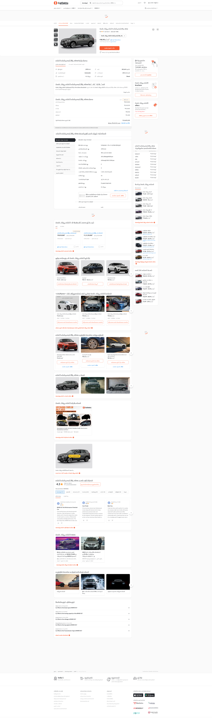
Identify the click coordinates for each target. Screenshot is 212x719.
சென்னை (137, 164)
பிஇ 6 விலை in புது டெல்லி (147, 234)
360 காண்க (105, 23)
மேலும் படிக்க (127, 92)
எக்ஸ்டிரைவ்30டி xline (63, 23)
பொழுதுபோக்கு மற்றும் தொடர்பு (63, 169)
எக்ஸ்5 (55, 23)
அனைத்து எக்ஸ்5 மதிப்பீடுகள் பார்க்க (64, 526)
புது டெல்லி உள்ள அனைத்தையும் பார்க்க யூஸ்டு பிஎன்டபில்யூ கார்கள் (75, 328)
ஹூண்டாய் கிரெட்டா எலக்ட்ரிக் (148, 281)
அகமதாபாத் (138, 167)
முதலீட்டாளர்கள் (57, 706)
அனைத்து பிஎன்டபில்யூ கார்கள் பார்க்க (144, 222)
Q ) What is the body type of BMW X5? (66, 606)
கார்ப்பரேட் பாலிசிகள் (58, 703)
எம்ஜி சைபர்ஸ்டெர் (147, 274)
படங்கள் (87, 23)
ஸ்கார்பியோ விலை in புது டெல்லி (148, 246)
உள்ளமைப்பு (58, 158)
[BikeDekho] (138, 703)
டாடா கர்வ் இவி (146, 287)
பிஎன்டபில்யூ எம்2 (147, 204)
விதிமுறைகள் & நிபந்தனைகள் (60, 698)
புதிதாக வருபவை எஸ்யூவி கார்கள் (116, 590)
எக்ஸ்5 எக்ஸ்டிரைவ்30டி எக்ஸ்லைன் (66, 233)
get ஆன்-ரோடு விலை (115, 39)
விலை (71, 23)
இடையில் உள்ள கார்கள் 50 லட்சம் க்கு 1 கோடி (92, 591)
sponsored (59, 296)
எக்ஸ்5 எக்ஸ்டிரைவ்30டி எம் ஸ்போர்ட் (93, 233)
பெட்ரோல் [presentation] (62, 226)
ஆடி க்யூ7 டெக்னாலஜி (86, 354)
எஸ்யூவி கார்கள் (61, 590)
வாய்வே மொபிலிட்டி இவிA (149, 299)
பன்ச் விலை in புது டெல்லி (147, 258)
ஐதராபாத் (137, 161)
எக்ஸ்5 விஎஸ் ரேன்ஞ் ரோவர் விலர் (118, 284)
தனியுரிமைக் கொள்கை (58, 701)
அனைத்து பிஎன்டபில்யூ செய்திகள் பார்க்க (66, 563)
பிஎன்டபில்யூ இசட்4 (147, 210)
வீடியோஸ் (112, 23)
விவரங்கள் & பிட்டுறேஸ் (79, 23)
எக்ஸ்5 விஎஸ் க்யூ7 (93, 284)
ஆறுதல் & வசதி (59, 154)
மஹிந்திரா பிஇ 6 (147, 230)
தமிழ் (139, 2)
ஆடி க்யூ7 (84, 278)
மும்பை (136, 156)
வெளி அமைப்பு (59, 162)
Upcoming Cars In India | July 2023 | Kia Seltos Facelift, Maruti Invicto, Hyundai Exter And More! (72, 429)
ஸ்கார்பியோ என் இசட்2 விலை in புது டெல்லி (149, 240)
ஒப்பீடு (77, 246)
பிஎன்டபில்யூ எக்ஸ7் (147, 192)
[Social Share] (157, 29)
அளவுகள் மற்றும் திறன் (61, 151)
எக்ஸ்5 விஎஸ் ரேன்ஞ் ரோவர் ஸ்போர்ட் (67, 284)
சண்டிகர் (137, 175)
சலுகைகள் (93, 23)
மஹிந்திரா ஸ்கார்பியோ (148, 243)
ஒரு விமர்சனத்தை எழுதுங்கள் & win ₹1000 (91, 484)
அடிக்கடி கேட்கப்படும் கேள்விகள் (122, 23)
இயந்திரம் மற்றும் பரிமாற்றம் (62, 140)
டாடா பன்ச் (145, 255)
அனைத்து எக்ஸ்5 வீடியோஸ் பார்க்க (64, 437)
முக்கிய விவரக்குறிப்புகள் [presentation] (61, 64)
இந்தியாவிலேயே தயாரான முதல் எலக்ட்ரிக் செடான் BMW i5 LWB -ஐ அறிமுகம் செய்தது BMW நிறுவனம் (66, 553)
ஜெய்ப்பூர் (137, 172)
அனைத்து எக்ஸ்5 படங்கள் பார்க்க (63, 396)
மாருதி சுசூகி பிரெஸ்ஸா (148, 249)
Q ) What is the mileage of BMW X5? (66, 618)
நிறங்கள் (99, 23)
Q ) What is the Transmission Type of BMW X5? (69, 629)
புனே (136, 159)
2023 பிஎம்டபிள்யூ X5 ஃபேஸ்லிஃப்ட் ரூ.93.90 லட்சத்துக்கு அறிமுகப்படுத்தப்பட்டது (91, 553)
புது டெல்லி (113, 41)
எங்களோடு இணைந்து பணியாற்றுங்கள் (62, 696)
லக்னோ (137, 169)
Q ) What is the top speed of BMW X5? (66, 623)
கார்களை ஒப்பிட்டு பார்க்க (67, 362)
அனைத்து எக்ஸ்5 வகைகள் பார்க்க (64, 251)
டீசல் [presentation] (56, 226)
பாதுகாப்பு (58, 165)
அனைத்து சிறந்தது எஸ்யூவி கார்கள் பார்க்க (145, 261)
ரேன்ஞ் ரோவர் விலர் (111, 278)
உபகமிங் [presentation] (145, 188)
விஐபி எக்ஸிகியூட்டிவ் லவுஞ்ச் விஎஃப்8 (149, 293)
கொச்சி (137, 177)
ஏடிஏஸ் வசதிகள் (59, 173)
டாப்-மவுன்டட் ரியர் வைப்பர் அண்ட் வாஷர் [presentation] (76, 64)
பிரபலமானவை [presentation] (138, 188)
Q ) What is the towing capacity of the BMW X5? (69, 612)
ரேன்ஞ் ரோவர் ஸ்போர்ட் (61, 278)
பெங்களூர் (137, 153)
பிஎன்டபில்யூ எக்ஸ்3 (147, 198)
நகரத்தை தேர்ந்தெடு (151, 8)
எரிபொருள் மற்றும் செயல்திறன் (63, 143)
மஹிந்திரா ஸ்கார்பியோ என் (149, 236)
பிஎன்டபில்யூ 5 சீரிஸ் (147, 216)
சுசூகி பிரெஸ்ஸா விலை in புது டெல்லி (149, 252)
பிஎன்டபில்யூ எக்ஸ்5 (100, 87)
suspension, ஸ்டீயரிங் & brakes (63, 147)
